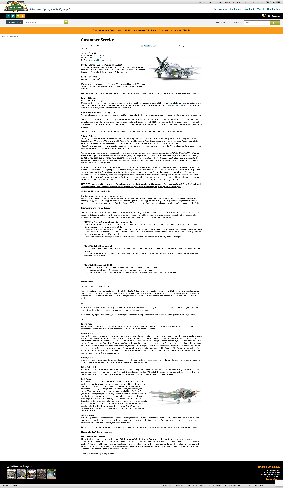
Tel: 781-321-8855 (272, 477)
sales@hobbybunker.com (270, 475)
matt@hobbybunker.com (100, 60)
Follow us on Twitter (13, 16)
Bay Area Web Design (10, 486)
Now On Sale (273, 9)
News (210, 2)
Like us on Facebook (8, 16)
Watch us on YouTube (22, 16)
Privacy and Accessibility (211, 486)
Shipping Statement (232, 486)
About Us (201, 2)
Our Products (220, 9)
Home (3, 36)
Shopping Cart (260, 486)
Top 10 (260, 9)
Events (219, 2)
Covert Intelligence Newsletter (228, 23)
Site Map (247, 486)
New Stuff (249, 9)
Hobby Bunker (15, 6)
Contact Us (258, 2)
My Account (274, 16)
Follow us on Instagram (18, 16)
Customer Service (233, 2)
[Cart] (264, 16)
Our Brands (235, 9)
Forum (246, 2)
